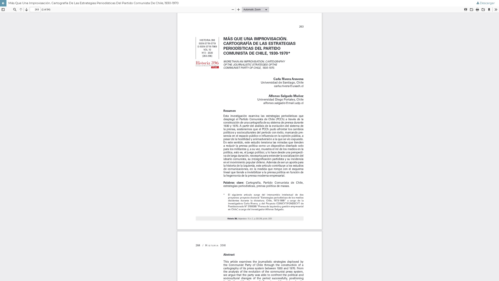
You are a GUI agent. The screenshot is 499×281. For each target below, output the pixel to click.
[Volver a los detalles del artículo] (3, 3)
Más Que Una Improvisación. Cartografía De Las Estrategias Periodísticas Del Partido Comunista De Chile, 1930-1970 (93, 3)
